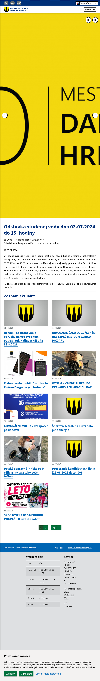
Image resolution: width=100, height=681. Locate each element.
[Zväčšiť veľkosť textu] (19, 3)
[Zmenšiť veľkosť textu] (6, 3)
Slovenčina (85, 3)
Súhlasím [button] (10, 673)
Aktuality (37, 239)
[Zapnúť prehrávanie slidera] (88, 20)
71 (54, 527)
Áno (57, 547)
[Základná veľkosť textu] (12, 3)
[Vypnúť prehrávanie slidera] (95, 20)
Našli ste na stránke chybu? (80, 547)
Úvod (9, 239)
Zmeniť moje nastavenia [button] (48, 673)
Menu (88, 9)
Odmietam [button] (26, 673)
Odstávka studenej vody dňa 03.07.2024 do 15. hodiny (31, 243)
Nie (62, 547)
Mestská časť (22, 239)
